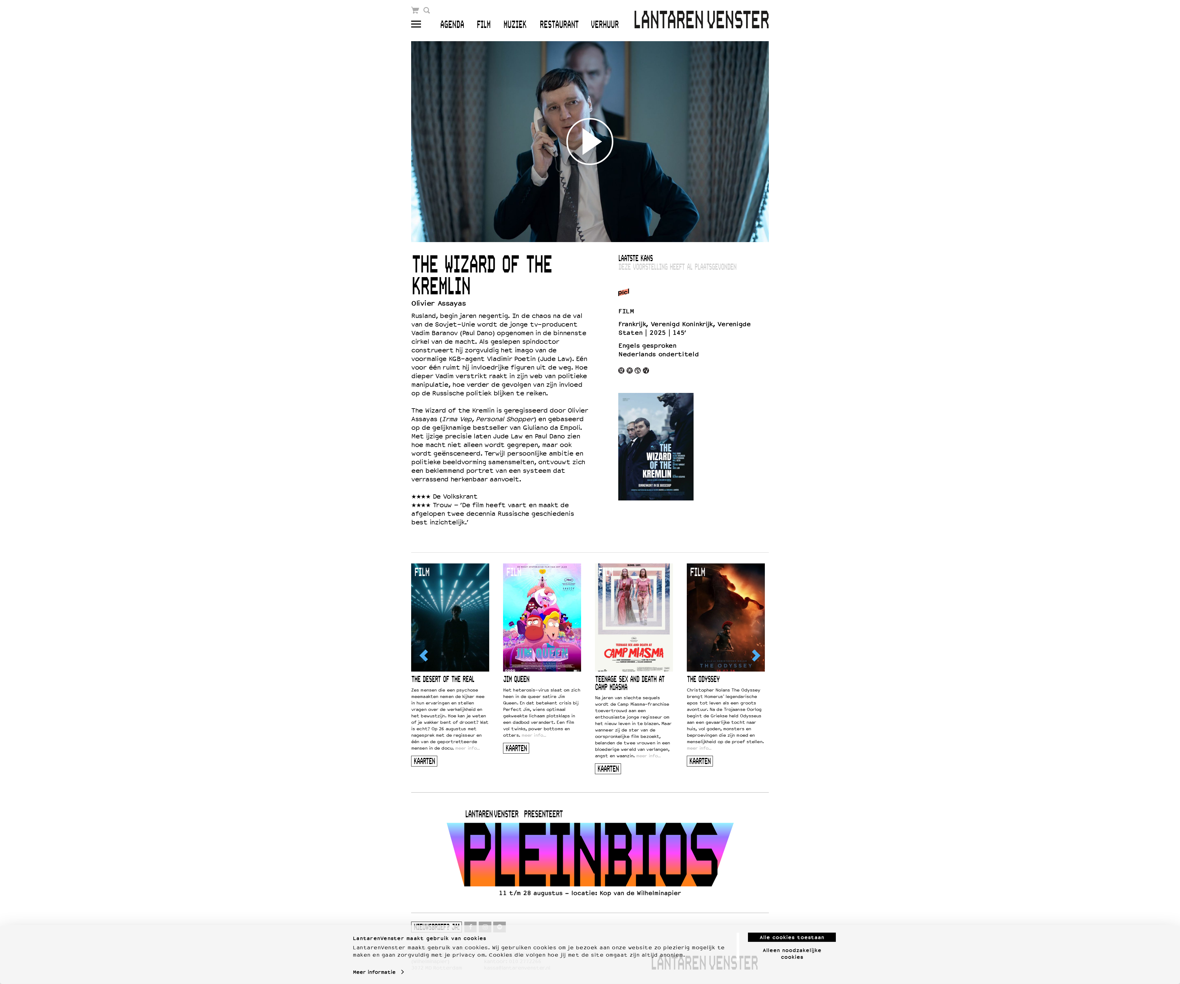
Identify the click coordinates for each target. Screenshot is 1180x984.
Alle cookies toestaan (792, 937)
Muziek (514, 25)
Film (483, 25)
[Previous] (424, 655)
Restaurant (559, 25)
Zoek (427, 10)
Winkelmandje (415, 10)
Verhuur (605, 25)
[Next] (755, 655)
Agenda (452, 25)
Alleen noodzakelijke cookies (792, 953)
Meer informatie (374, 972)
